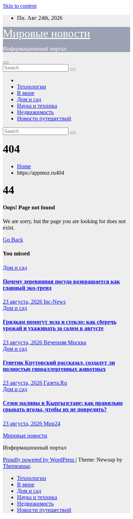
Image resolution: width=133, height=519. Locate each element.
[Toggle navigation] (6, 63)
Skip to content (20, 6)
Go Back (13, 240)
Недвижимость (35, 112)
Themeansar (16, 466)
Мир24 (52, 424)
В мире (25, 93)
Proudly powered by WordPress (39, 460)
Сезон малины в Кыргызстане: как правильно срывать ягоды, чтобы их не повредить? (63, 406)
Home (24, 166)
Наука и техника (37, 106)
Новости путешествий (44, 118)
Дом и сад (29, 99)
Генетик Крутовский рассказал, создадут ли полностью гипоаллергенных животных (59, 366)
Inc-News (55, 302)
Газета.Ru (55, 383)
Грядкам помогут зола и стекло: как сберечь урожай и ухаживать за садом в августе (59, 325)
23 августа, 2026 (23, 302)
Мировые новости (46, 33)
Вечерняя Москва (65, 342)
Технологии (31, 87)
